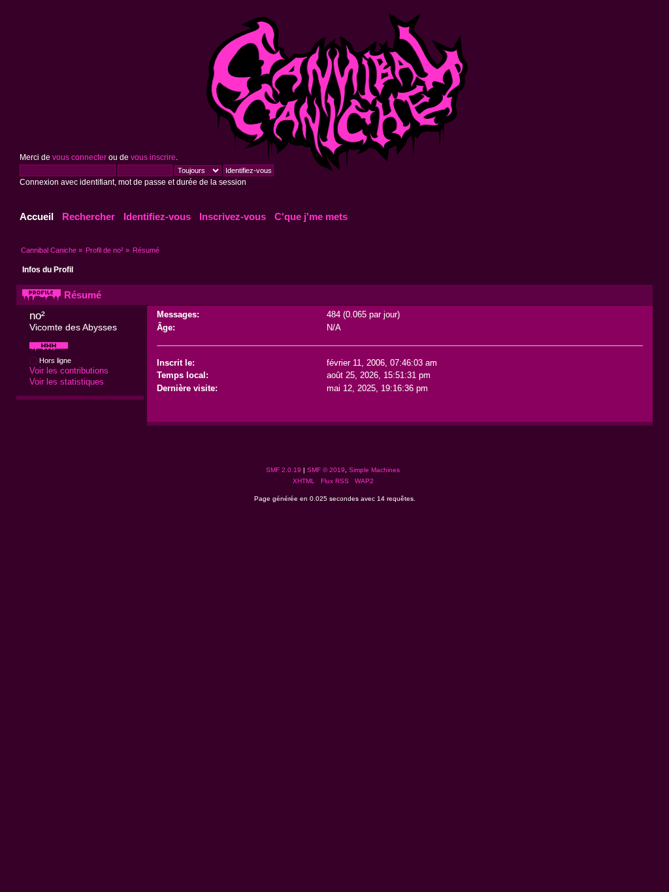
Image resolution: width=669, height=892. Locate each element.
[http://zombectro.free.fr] (48, 351)
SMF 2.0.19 (283, 469)
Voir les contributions (68, 370)
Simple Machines (374, 469)
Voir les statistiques (66, 382)
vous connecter (79, 157)
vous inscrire (153, 157)
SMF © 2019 (326, 469)
